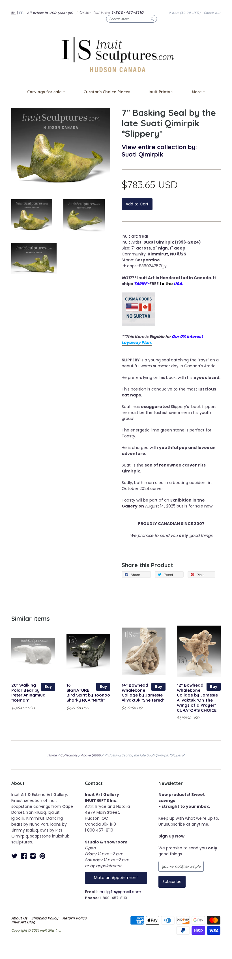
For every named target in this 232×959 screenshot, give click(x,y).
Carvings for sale (45, 91)
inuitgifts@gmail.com (120, 892)
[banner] (116, 54)
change (65, 13)
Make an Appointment (116, 877)
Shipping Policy (44, 918)
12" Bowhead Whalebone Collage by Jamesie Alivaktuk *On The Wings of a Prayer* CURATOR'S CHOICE (197, 697)
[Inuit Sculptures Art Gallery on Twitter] (14, 856)
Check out (212, 13)
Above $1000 (91, 755)
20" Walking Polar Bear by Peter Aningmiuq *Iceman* (28, 692)
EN (13, 13)
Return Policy (74, 918)
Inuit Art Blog (23, 922)
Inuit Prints (160, 91)
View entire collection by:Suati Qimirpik (159, 150)
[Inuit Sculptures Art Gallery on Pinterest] (42, 856)
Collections (69, 755)
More (197, 91)
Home (52, 755)
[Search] (152, 18)
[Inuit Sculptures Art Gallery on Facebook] (24, 856)
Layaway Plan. (137, 342)
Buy (48, 686)
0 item (185, 13)
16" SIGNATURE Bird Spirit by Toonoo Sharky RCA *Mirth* (88, 692)
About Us (19, 918)
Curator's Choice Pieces (106, 91)
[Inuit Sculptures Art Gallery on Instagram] (33, 856)
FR (21, 13)
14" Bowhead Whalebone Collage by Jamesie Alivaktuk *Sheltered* (143, 692)
